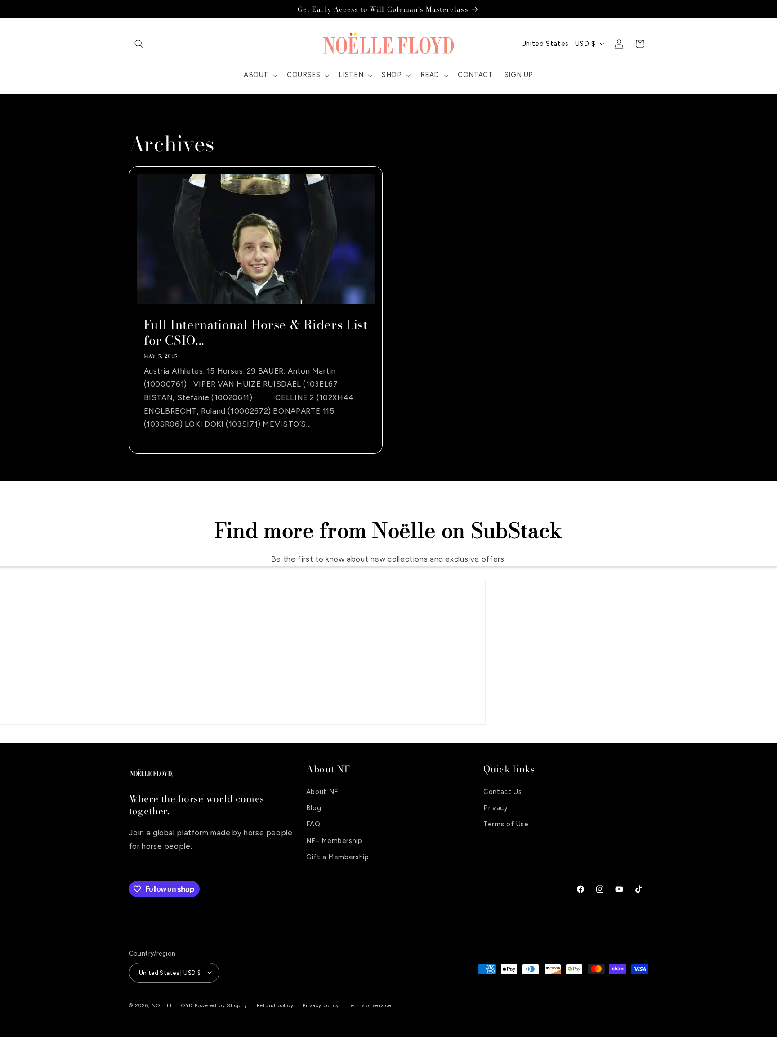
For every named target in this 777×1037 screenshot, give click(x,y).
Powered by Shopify (221, 1005)
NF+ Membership (334, 840)
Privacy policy (321, 1005)
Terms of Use (506, 824)
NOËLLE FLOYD (172, 1005)
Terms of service (370, 1005)
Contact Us (502, 791)
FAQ (313, 824)
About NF (322, 791)
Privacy (495, 807)
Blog (314, 807)
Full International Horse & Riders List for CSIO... (255, 332)
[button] (139, 43)
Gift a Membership (337, 857)
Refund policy (275, 1005)
